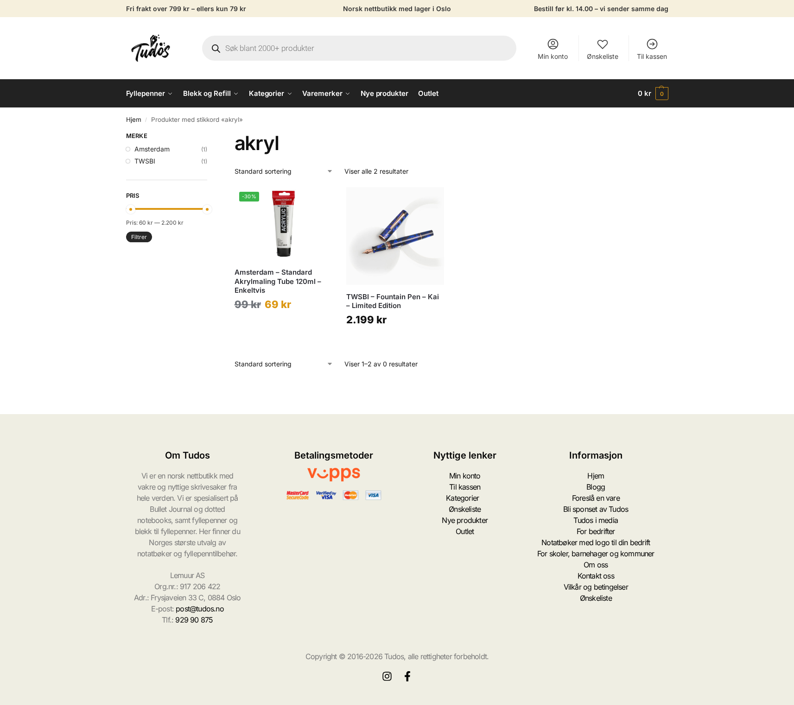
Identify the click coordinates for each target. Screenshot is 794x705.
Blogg (595, 486)
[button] (653, 93)
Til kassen (652, 56)
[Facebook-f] (407, 676)
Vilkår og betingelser (596, 587)
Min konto (553, 56)
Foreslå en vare (596, 498)
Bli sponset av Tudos (595, 509)
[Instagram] (387, 676)
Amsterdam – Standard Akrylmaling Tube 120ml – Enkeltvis (278, 281)
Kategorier (462, 498)
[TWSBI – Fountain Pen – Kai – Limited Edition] (395, 236)
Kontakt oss (596, 575)
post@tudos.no (200, 608)
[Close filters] (210, 137)
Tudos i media (595, 520)
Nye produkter (465, 520)
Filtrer (139, 236)
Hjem (133, 119)
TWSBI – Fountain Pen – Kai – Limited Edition (392, 301)
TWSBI (144, 161)
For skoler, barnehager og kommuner (595, 553)
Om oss (596, 564)
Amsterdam (152, 149)
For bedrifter (596, 531)
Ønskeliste (602, 56)
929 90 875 (194, 619)
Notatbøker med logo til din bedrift (595, 542)
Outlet (465, 531)
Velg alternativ (283, 327)
